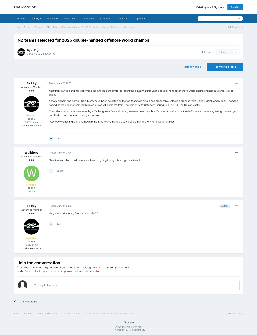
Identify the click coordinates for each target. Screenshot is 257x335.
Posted (60, 83)
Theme (127, 322)
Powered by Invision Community (128, 330)
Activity (35, 18)
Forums (21, 18)
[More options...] (236, 83)
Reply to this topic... (47, 285)
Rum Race (105, 18)
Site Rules (122, 18)
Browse (51, 18)
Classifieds (88, 18)
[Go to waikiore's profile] (31, 173)
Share (207, 52)
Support (139, 18)
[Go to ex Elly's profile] (21, 52)
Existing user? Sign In (209, 7)
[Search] (239, 18)
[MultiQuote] (51, 139)
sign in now (93, 267)
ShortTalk (50, 53)
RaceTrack (70, 18)
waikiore (31, 152)
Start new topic (192, 66)
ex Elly (34, 50)
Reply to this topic (225, 66)
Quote (59, 138)
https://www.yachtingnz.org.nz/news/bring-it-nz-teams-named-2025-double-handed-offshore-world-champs (111, 121)
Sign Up (235, 7)
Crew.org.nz (25, 7)
